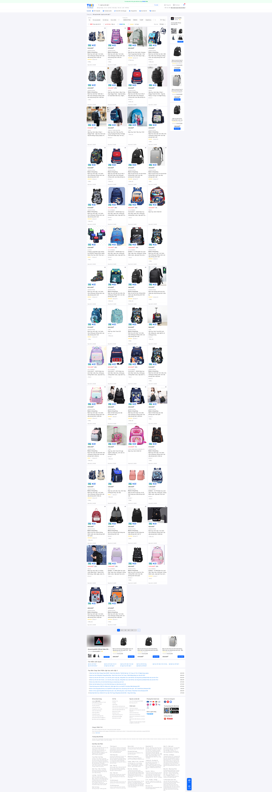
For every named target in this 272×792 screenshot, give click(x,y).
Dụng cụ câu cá (169, 760)
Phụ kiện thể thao (171, 758)
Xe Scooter (156, 782)
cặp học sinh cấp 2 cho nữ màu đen (160, 664)
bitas (177, 738)
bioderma (124, 738)
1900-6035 (97, 701)
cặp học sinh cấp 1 (92, 664)
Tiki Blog (114, 702)
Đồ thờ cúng (132, 776)
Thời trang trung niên (116, 752)
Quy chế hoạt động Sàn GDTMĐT (136, 701)
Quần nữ (118, 747)
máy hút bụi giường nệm (170, 786)
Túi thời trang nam (114, 785)
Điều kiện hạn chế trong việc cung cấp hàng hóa (137, 710)
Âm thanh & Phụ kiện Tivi (168, 747)
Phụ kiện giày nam (116, 776)
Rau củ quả (96, 759)
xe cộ (105, 7)
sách (123, 7)
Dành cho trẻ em (98, 764)
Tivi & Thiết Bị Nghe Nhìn (153, 756)
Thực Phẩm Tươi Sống (97, 757)
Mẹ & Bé (153, 752)
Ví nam (111, 786)
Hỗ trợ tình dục (102, 783)
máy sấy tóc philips (172, 782)
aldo (137, 738)
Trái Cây (93, 758)
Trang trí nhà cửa (131, 770)
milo (130, 738)
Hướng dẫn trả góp (96, 714)
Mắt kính (139, 752)
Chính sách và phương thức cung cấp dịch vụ (137, 717)
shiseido (94, 740)
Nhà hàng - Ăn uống (152, 775)
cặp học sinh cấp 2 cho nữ (110, 664)
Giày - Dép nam (114, 772)
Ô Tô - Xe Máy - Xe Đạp (151, 779)
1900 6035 (97, 732)
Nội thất (133, 772)
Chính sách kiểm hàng (96, 710)
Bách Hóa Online (132, 779)
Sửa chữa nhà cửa (133, 771)
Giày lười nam (112, 774)
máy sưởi (165, 781)
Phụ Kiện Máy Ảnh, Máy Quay (169, 770)
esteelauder (100, 738)
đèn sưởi (169, 781)
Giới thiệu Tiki (115, 701)
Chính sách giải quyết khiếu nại (118, 709)
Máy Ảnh (174, 777)
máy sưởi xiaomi (172, 785)
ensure (117, 738)
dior (97, 738)
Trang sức (130, 758)
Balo (129, 747)
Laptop (139, 766)
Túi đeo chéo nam (117, 786)
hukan (102, 740)
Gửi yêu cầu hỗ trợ (95, 705)
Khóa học (156, 772)
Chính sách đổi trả (95, 712)
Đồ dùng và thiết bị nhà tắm (136, 773)
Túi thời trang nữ (114, 780)
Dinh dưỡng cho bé (98, 751)
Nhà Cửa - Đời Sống (132, 768)
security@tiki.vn (102, 719)
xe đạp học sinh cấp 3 (109, 665)
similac (169, 738)
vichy (105, 740)
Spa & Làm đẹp (154, 773)
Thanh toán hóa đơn (150, 772)
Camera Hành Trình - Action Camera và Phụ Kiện (171, 772)
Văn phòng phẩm (155, 787)
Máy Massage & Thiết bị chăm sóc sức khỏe (100, 779)
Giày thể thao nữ (173, 764)
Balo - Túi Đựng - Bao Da (171, 773)
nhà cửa (119, 7)
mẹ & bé (109, 7)
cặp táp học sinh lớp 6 (174, 664)
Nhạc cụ (137, 776)
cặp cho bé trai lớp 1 (92, 665)
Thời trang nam (113, 754)
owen (114, 738)
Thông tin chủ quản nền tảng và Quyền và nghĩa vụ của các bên (137, 722)
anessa (159, 738)
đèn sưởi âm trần (169, 789)
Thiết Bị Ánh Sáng (171, 771)
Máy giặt (167, 750)
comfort (173, 738)
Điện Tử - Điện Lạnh (168, 746)
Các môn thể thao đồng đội (171, 761)
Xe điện (157, 781)
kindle (148, 738)
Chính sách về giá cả (133, 708)
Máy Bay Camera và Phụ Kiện (171, 777)
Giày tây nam (118, 774)
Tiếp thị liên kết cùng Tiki (117, 714)
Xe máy (149, 782)
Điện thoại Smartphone (97, 770)
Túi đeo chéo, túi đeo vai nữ (115, 781)
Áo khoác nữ (119, 748)
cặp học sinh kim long (141, 664)
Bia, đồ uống (96, 763)
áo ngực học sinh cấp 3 (125, 665)
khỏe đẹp (114, 7)
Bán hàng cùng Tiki (133, 702)
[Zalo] (171, 702)
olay (166, 738)
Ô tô (152, 782)
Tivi (166, 751)
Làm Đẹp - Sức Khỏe (97, 775)
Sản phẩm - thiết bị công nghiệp (154, 755)
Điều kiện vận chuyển (116, 718)
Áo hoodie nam (115, 758)
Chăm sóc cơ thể (98, 778)
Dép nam (116, 775)
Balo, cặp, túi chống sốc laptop (136, 748)
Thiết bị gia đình (103, 788)
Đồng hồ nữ (135, 758)
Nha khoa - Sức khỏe (153, 776)
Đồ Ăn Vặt (132, 784)
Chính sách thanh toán (134, 712)
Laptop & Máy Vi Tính (155, 754)
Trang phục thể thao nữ (168, 756)
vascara (93, 738)
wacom (155, 738)
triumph (140, 738)
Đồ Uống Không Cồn (135, 785)
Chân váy (118, 750)
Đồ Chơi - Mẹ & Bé (96, 746)
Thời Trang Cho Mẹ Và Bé (97, 747)
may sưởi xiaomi (169, 784)
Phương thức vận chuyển (97, 709)
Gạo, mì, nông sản (98, 761)
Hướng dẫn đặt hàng (96, 707)
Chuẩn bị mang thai (98, 754)
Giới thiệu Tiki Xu (115, 713)
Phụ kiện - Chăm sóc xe (150, 781)
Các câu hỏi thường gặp (97, 703)
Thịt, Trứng (98, 758)
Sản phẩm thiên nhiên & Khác (99, 781)
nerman (151, 738)
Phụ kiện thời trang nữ (132, 752)
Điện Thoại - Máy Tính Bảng (99, 768)
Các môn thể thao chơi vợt (171, 762)
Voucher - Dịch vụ (150, 771)
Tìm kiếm (156, 5)
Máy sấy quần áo (169, 752)
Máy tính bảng (98, 772)
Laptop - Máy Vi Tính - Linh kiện (136, 761)
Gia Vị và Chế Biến (133, 783)
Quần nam (118, 756)
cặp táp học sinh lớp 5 (141, 665)
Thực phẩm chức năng (98, 777)
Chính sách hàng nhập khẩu (97, 715)
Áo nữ (111, 747)
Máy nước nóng (171, 751)
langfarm (98, 740)
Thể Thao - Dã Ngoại (168, 754)
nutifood (144, 738)
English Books (153, 788)
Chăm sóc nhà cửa (100, 766)
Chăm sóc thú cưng (132, 781)
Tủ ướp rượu (176, 752)
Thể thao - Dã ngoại (151, 750)
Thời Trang (156, 747)
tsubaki (110, 740)
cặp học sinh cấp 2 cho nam (126, 664)
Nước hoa (97, 783)
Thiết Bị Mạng (135, 765)
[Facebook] (165, 702)
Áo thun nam (112, 756)
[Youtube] (168, 702)
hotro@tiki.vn (102, 717)
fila (107, 740)
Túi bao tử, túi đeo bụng (121, 788)
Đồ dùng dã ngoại (171, 757)
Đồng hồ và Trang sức (133, 756)
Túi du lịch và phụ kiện (134, 747)
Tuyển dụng (114, 704)
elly (128, 738)
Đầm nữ (114, 747)
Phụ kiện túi (122, 782)
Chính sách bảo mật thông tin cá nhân (120, 707)
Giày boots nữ (115, 769)
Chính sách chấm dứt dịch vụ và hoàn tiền (137, 719)
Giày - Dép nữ (113, 765)
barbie (110, 738)
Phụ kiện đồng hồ (133, 759)
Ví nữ (123, 781)
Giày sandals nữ (117, 768)
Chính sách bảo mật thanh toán (118, 706)
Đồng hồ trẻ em (141, 759)
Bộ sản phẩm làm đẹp (99, 784)
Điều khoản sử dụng (116, 711)
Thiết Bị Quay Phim (171, 776)
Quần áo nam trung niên (117, 761)
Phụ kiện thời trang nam (135, 753)
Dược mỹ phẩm (103, 784)
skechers (134, 738)
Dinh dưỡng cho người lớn (99, 752)
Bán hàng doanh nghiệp (117, 716)
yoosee (163, 738)
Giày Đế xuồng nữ (117, 770)
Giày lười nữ (120, 769)
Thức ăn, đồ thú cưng (98, 765)
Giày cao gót (112, 767)
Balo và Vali (131, 746)
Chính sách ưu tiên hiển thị (134, 714)
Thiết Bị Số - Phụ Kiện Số (152, 760)
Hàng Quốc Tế (149, 746)
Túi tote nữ (117, 782)
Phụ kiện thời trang (132, 751)
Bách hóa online (151, 753)
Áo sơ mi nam (118, 757)
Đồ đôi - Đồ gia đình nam (119, 759)
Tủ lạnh (167, 748)
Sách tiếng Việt (149, 787)
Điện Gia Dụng (95, 787)
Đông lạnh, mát (101, 760)
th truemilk (106, 738)
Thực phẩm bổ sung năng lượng (171, 765)
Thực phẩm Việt (103, 759)
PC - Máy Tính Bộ (133, 766)
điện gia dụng (100, 7)
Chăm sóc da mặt (95, 776)
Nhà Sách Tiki (149, 785)
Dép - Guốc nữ (119, 767)
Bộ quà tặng (133, 786)
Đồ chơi (104, 747)
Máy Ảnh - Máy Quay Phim (170, 768)
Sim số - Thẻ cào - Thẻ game (156, 777)
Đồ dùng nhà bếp (95, 788)
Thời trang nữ (113, 746)
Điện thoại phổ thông (98, 771)
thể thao (127, 7)
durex (120, 738)
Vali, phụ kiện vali (140, 748)
